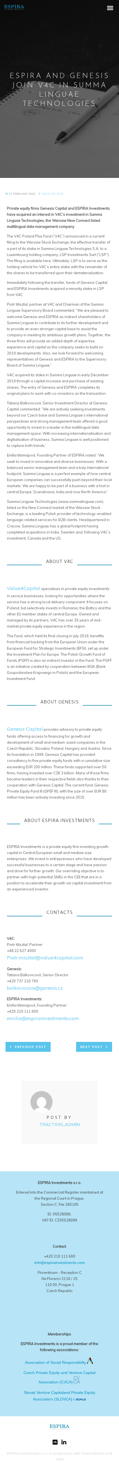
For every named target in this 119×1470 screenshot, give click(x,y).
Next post (91, 1047)
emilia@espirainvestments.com (43, 1018)
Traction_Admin (59, 1124)
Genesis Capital (25, 729)
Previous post (30, 1047)
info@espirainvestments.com (59, 1262)
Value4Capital (23, 588)
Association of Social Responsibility (55, 1362)
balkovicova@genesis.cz (35, 988)
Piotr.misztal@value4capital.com (45, 957)
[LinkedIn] (64, 1444)
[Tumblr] (55, 1443)
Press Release (53, 194)
